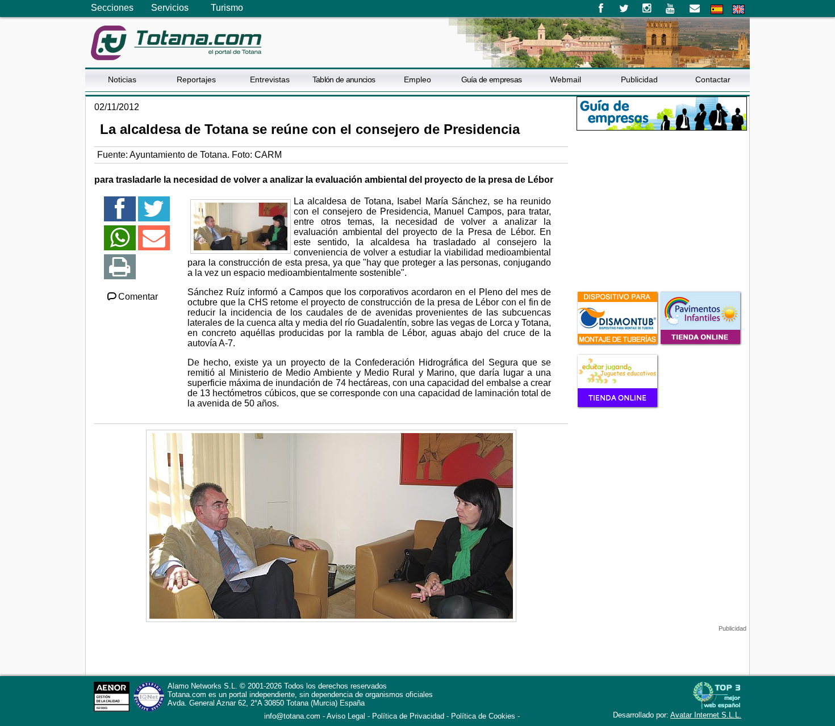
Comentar (138, 296)
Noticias (122, 79)
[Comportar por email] (154, 242)
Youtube (671, 8)
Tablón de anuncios (343, 79)
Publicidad (639, 79)
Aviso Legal (346, 716)
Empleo (417, 79)
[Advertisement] (662, 209)
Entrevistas (270, 79)
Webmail (565, 79)
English (738, 9)
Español (717, 9)
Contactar (712, 79)
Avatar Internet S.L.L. (705, 715)
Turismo (227, 7)
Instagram (647, 8)
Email (694, 8)
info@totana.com (292, 716)
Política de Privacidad (408, 716)
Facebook (600, 8)
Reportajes (196, 79)
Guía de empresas (491, 79)
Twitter (624, 8)
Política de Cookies (483, 716)
